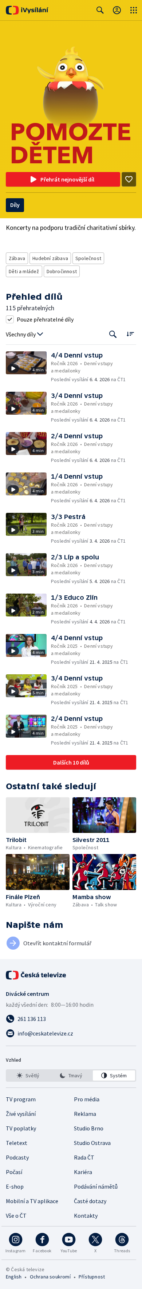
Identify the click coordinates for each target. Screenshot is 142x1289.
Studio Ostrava (92, 1142)
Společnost (88, 258)
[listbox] (71, 1075)
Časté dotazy (90, 1201)
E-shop (15, 1186)
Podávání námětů (96, 1186)
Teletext (16, 1142)
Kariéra (83, 1172)
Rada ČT (84, 1157)
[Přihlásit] (117, 10)
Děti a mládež (24, 271)
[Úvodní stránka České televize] (36, 975)
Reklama (85, 1113)
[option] (28, 1075)
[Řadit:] (130, 334)
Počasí (14, 1172)
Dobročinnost (62, 271)
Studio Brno (88, 1128)
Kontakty (86, 1215)
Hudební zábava (50, 258)
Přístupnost (92, 1276)
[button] (28, 367)
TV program (21, 1099)
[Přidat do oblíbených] (129, 179)
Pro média (86, 1099)
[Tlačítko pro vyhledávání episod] (113, 334)
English (13, 1276)
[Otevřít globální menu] (133, 10)
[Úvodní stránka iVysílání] (27, 10)
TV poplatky (21, 1128)
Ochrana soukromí (50, 1276)
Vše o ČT (16, 1215)
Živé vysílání (21, 1113)
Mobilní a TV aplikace (32, 1201)
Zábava (17, 258)
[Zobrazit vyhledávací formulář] (100, 10)
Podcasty (17, 1157)
